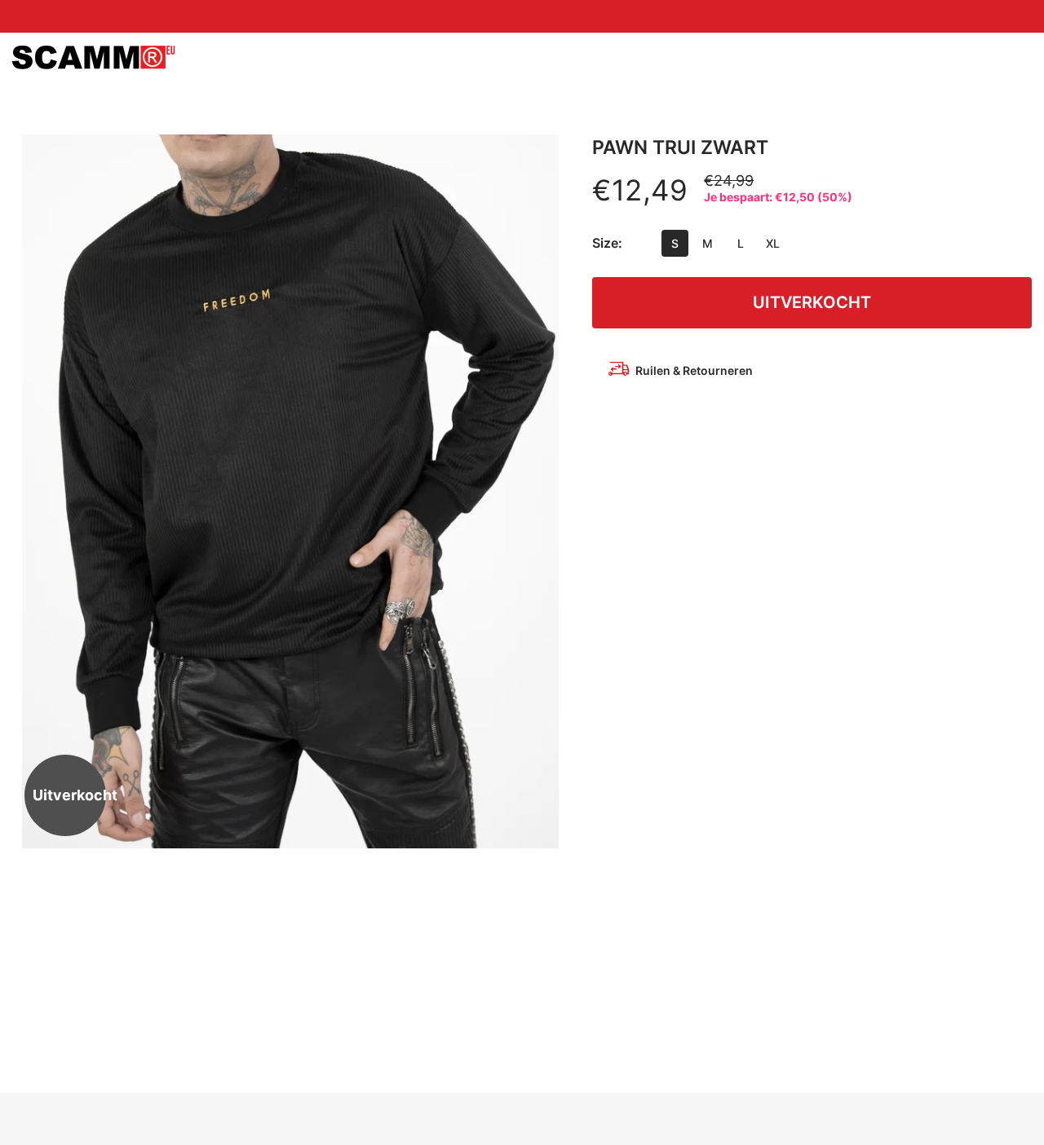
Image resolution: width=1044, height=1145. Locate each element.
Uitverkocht (812, 302)
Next (539, 491)
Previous (40, 491)
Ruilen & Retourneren (694, 370)
